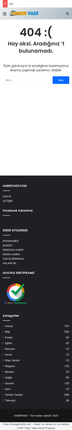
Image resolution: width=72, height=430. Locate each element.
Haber (37, 424)
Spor (8, 388)
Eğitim (8, 343)
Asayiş (9, 325)
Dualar (9, 337)
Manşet (9, 371)
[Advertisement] (36, 133)
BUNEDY (8, 245)
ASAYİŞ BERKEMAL (13, 258)
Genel (8, 354)
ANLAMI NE (9, 263)
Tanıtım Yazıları (14, 394)
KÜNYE (7, 196)
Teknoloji (10, 400)
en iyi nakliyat (61, 424)
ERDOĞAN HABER (13, 249)
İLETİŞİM (7, 200)
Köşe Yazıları (12, 360)
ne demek (47, 424)
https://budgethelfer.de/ (17, 424)
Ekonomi (10, 348)
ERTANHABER (10, 240)
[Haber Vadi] (24, 13)
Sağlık (8, 377)
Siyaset (9, 383)
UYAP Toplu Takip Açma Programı (36, 427)
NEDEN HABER (11, 254)
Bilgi (7, 331)
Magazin (10, 366)
